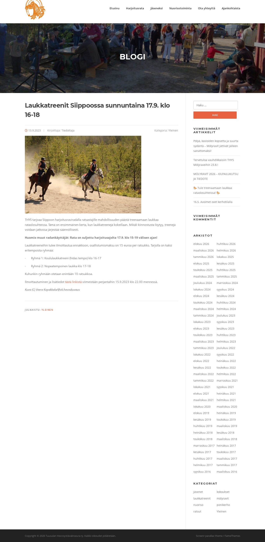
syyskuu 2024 (225, 289)
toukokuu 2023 (202, 335)
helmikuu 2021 (226, 400)
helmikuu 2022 (226, 374)
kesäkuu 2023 (225, 328)
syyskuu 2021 (225, 387)
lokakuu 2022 (201, 354)
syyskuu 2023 (225, 322)
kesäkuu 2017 (202, 452)
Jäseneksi (157, 8)
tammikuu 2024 (203, 315)
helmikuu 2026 (226, 250)
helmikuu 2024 (226, 309)
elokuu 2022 (201, 361)
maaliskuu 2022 (203, 374)
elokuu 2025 (201, 263)
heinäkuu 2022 (226, 361)
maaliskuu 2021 (203, 400)
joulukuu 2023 (226, 315)
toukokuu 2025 (202, 270)
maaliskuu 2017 (227, 458)
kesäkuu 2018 (225, 432)
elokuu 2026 (201, 244)
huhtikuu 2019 (202, 426)
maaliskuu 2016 (227, 471)
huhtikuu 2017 (202, 458)
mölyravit (223, 498)
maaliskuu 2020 (227, 406)
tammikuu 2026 (203, 257)
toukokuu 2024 (202, 302)
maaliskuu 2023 (203, 341)
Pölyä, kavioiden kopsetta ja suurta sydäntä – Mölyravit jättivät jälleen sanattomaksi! (215, 146)
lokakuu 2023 (201, 322)
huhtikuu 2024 (226, 302)
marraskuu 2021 (227, 380)
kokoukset (223, 492)
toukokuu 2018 (202, 439)
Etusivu (115, 8)
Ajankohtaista (231, 8)
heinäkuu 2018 (203, 432)
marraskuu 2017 (204, 445)
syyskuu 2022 (225, 354)
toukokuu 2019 (226, 419)
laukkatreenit (201, 498)
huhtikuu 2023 (226, 335)
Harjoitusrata (135, 8)
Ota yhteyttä (206, 8)
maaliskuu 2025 (203, 276)
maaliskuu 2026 (203, 250)
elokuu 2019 (201, 413)
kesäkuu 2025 (225, 263)
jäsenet (198, 492)
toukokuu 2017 (226, 452)
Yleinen (173, 130)
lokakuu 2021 (201, 387)
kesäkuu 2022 (202, 367)
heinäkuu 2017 (226, 445)
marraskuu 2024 (227, 283)
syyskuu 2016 (202, 471)
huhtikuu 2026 (226, 244)
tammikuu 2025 (227, 276)
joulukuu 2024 (202, 283)
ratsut (197, 511)
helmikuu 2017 (203, 465)
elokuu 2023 (201, 328)
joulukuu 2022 (226, 348)
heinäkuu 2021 (226, 393)
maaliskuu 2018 (227, 439)
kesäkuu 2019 (202, 419)
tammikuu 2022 (203, 380)
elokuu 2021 (201, 393)
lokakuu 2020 (201, 406)
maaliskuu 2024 (203, 309)
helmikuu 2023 (226, 341)
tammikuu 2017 (227, 465)
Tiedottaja (67, 130)
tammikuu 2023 (203, 348)
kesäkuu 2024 (225, 296)
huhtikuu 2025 (226, 270)
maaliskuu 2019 (227, 426)
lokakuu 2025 (225, 257)
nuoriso (198, 505)
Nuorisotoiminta (180, 8)
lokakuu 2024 (201, 289)
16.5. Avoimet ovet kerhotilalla (212, 202)
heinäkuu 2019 (226, 413)
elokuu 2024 (201, 296)
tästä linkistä (73, 282)
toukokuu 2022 (226, 367)
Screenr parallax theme (209, 536)
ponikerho (223, 505)
